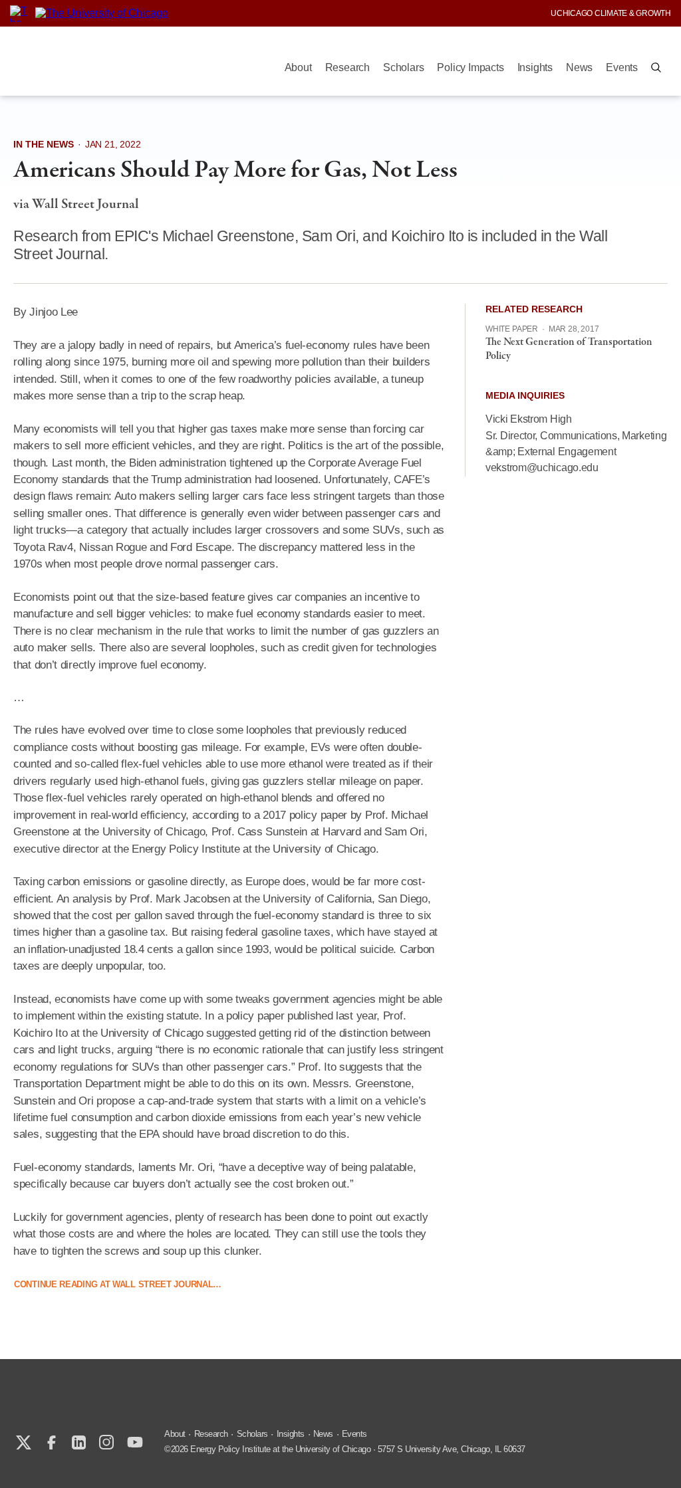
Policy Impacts (470, 67)
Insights (535, 67)
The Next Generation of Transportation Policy (568, 349)
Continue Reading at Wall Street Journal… (117, 1284)
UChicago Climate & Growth (611, 13)
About (298, 67)
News (579, 67)
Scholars (403, 67)
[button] (656, 67)
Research (347, 67)
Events (622, 67)
